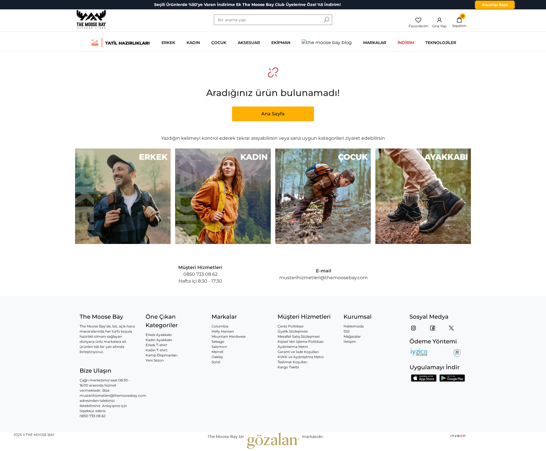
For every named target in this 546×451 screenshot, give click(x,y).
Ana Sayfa (273, 113)
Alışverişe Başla (495, 5)
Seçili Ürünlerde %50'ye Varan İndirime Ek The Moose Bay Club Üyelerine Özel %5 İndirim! (247, 4)
